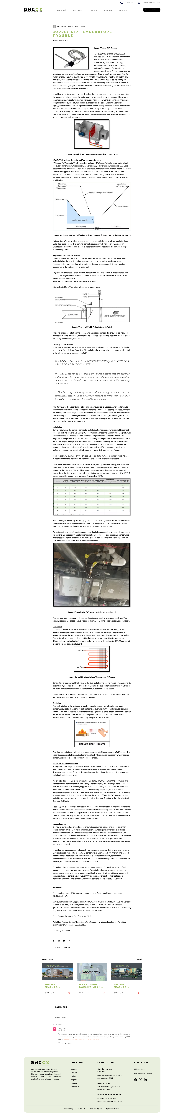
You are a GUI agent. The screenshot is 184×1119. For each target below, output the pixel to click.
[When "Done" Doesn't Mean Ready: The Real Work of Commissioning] (92, 972)
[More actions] (130, 26)
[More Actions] (130, 1029)
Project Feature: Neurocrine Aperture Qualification (125, 985)
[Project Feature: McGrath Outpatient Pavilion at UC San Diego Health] (57, 971)
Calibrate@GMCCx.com (151, 2)
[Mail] (139, 2)
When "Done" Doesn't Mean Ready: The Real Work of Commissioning (92, 985)
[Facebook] (136, 1080)
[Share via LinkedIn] (64, 941)
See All (139, 959)
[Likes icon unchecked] (59, 1043)
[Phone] (121, 2)
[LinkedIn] (145, 1080)
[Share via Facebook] (54, 941)
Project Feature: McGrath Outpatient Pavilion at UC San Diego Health (56, 985)
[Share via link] (69, 941)
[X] (140, 1080)
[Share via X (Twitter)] (59, 941)
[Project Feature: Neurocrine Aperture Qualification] (126, 971)
